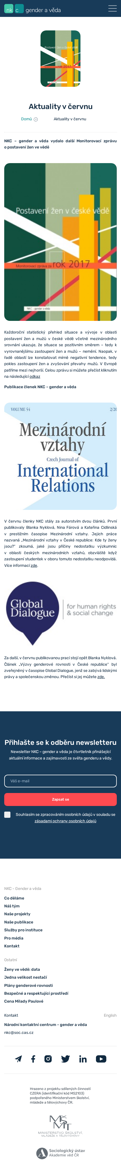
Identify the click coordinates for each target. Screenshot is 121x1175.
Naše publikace (18, 922)
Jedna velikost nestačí (25, 977)
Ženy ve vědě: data (22, 969)
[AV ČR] (60, 1154)
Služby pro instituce (23, 930)
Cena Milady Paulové (23, 1001)
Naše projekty (17, 914)
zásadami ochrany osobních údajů (65, 821)
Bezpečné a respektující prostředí (36, 993)
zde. (101, 676)
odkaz (35, 376)
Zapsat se (60, 799)
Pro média (13, 938)
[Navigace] (112, 8)
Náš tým (12, 906)
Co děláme (14, 898)
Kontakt (11, 946)
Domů (26, 119)
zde (34, 565)
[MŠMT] (60, 1096)
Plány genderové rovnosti (28, 985)
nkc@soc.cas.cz (18, 1032)
